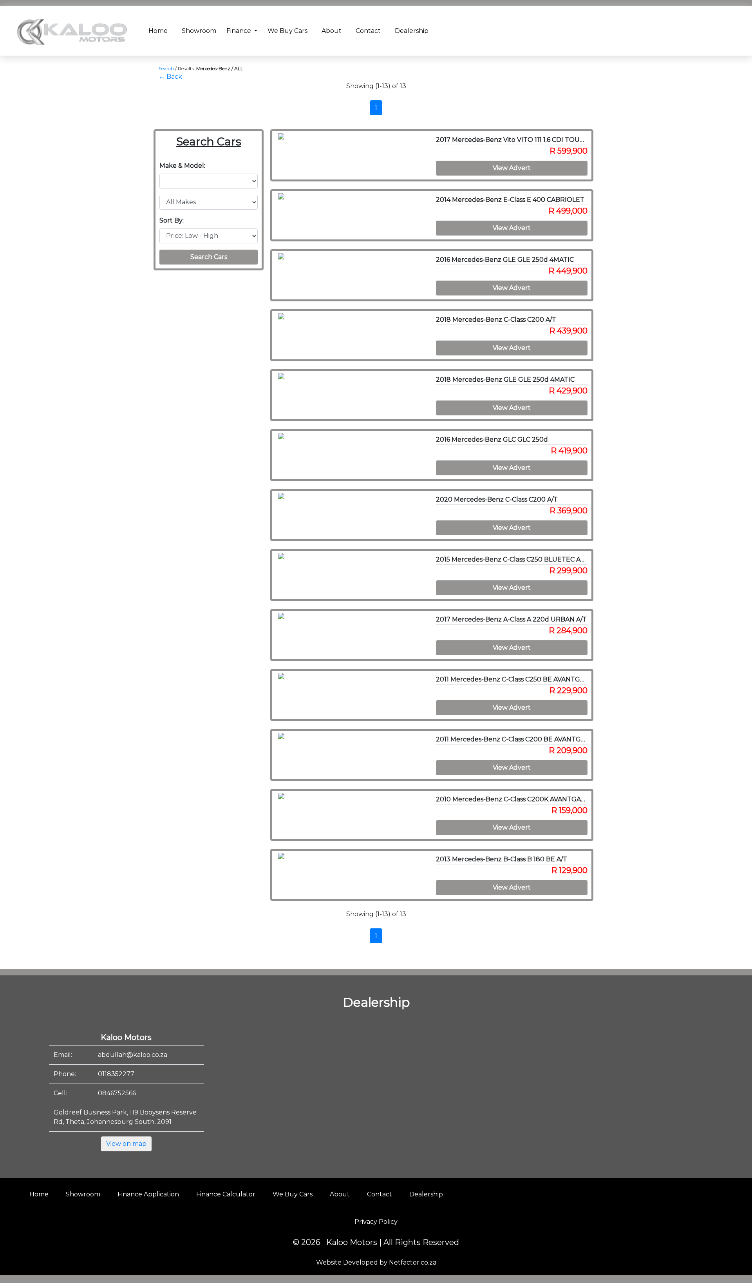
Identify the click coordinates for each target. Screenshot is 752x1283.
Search (166, 68)
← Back (170, 76)
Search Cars (208, 257)
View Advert (512, 168)
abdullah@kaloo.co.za (132, 1054)
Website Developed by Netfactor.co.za (376, 1262)
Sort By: (171, 220)
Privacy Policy (376, 1221)
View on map (126, 1143)
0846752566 (117, 1093)
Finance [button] (239, 30)
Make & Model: (182, 165)
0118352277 (116, 1074)
